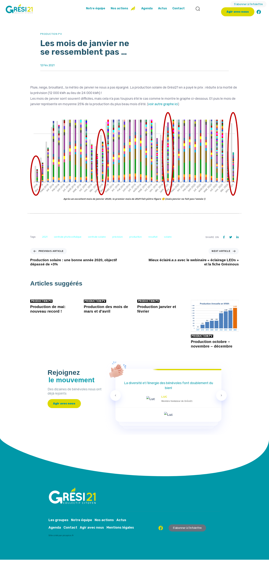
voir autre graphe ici (163, 104)
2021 (44, 236)
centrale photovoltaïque (67, 236)
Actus (162, 8)
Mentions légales (120, 527)
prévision (117, 236)
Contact (178, 8)
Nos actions (119, 8)
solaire (168, 236)
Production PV (51, 34)
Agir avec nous (92, 527)
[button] (197, 8)
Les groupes (58, 520)
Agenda (147, 8)
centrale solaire (97, 236)
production (135, 236)
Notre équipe (95, 8)
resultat (152, 236)
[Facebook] (259, 12)
